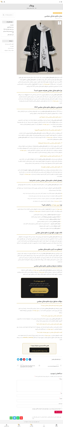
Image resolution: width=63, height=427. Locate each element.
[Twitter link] (27, 359)
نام (61, 393)
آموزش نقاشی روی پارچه (9, 44)
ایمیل (60, 398)
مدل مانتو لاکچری (10, 27)
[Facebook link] (30, 359)
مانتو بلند (12, 25)
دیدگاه (60, 379)
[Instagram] (21, 417)
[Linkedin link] (21, 359)
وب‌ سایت (60, 403)
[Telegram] (14, 417)
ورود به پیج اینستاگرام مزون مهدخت (39, 351)
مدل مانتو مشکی (11, 34)
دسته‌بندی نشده (11, 48)
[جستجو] (3, 14)
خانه (35, 8)
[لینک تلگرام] (18, 359)
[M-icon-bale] (11, 417)
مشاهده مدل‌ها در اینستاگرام (39, 291)
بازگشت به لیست (39, 365)
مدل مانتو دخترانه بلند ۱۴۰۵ (9, 29)
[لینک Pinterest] (24, 359)
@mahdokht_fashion (28, 337)
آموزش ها (12, 46)
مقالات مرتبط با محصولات (30, 8)
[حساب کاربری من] (4, 2)
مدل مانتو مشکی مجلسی (56, 359)
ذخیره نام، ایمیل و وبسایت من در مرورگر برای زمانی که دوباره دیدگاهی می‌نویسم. (46, 408)
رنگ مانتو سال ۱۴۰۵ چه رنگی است (8, 32)
